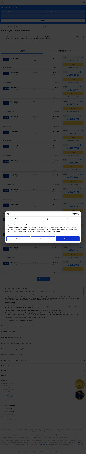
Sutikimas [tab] (18, 219)
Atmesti (18, 238)
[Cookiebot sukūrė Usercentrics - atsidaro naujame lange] (72, 214)
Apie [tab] (68, 219)
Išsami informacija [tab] (43, 219)
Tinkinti (42, 238)
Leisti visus (67, 238)
